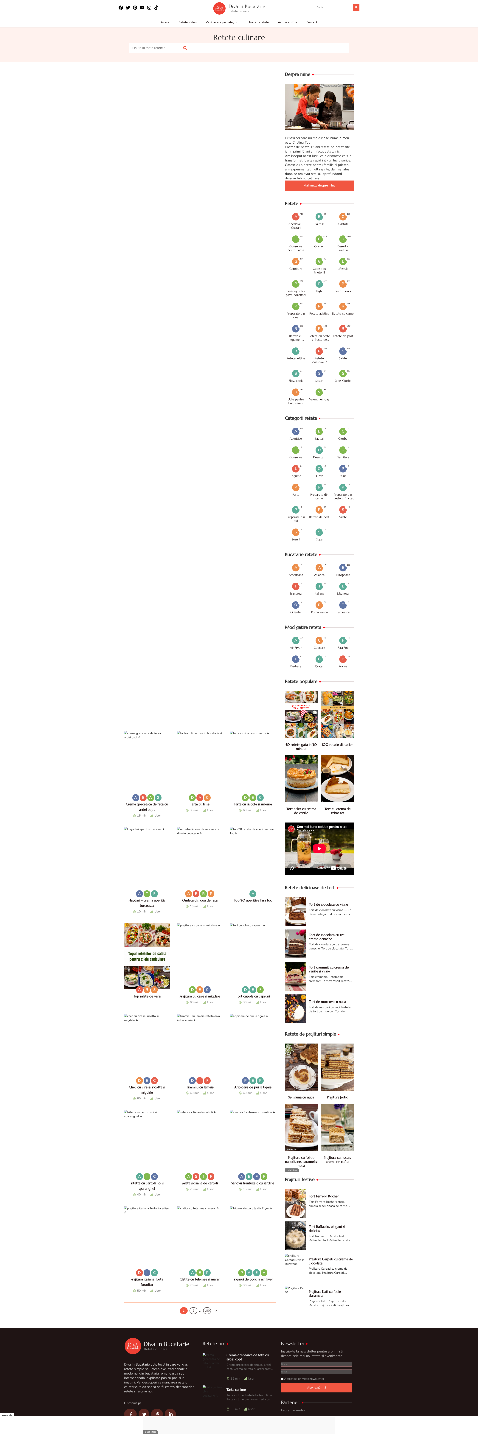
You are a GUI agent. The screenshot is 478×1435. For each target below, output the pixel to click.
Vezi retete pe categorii (223, 22)
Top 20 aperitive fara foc (253, 900)
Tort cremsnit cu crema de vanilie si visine (329, 969)
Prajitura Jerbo (337, 1097)
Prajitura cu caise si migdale (199, 996)
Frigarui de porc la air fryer (253, 1279)
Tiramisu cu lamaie (200, 1087)
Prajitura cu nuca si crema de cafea (337, 1159)
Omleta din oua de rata (200, 900)
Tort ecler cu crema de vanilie (301, 811)
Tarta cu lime (199, 804)
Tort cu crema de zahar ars (338, 811)
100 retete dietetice (337, 744)
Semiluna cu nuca (301, 1097)
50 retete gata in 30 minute (301, 746)
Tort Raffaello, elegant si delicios (327, 1228)
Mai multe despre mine (319, 186)
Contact (311, 22)
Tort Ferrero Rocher (324, 1196)
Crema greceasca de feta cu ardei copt (247, 1357)
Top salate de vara (147, 996)
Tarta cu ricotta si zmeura (253, 804)
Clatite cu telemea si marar (200, 1279)
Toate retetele (259, 22)
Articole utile (287, 22)
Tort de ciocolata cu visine (328, 904)
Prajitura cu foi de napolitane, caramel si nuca (301, 1161)
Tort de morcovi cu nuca (327, 1001)
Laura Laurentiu (293, 1410)
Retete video (188, 22)
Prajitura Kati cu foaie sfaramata (325, 1293)
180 (207, 1311)
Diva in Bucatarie (247, 6)
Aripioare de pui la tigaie (252, 1087)
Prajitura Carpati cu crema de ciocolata (331, 1261)
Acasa (165, 22)
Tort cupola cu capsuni (253, 996)
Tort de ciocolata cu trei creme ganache (327, 937)
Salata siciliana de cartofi (200, 1183)
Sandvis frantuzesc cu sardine (252, 1183)
